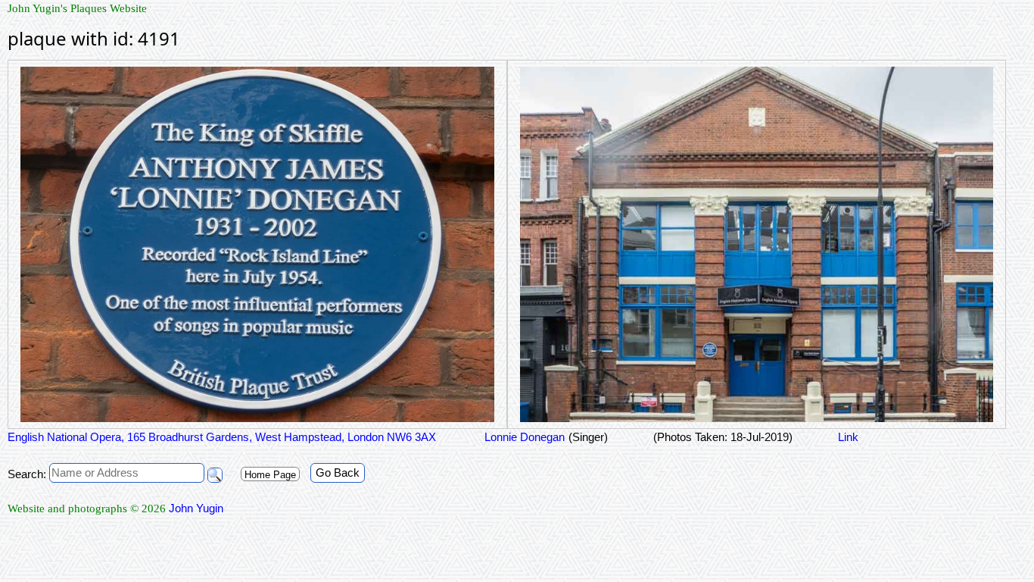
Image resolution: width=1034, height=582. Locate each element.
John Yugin (196, 508)
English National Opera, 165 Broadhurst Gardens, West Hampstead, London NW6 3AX (222, 436)
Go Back (338, 472)
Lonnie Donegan (523, 436)
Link (848, 436)
